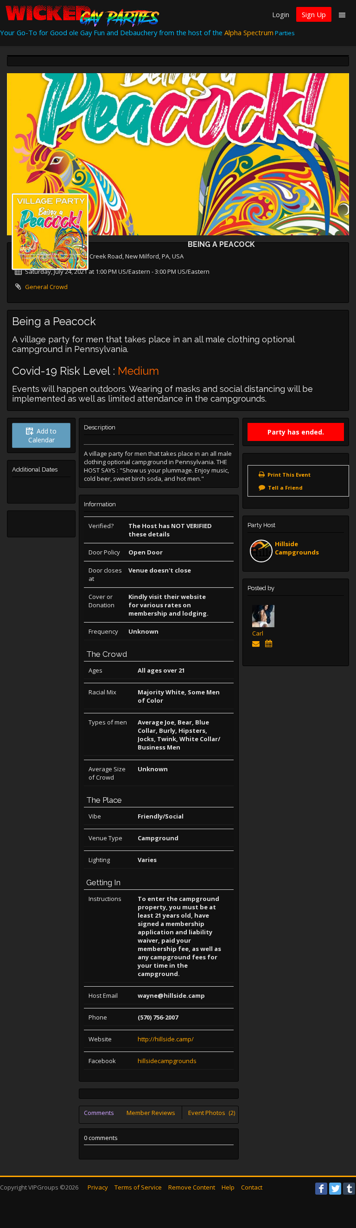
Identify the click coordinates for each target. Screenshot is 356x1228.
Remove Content (191, 1187)
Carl (257, 633)
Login (280, 14)
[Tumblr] (349, 1189)
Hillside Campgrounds (297, 548)
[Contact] (257, 643)
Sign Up (314, 14)
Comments (99, 1112)
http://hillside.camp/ (166, 1039)
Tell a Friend (285, 487)
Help (228, 1187)
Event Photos (211, 1112)
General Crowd (46, 287)
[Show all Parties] (270, 643)
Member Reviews (151, 1112)
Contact (251, 1187)
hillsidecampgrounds (167, 1061)
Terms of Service (138, 1187)
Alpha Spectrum (248, 32)
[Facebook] (321, 1189)
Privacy (98, 1187)
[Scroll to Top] (335, 1184)
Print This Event (289, 474)
